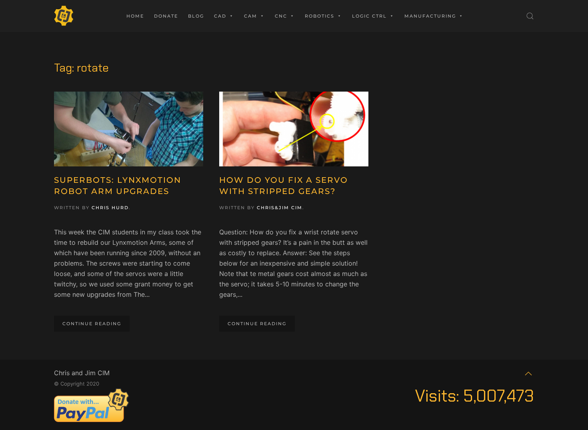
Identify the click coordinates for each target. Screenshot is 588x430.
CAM (250, 16)
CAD (220, 16)
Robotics (319, 16)
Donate (166, 16)
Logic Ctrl (369, 16)
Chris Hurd (110, 207)
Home (135, 16)
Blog (196, 16)
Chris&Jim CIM (279, 207)
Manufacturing (430, 16)
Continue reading (91, 323)
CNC (281, 16)
